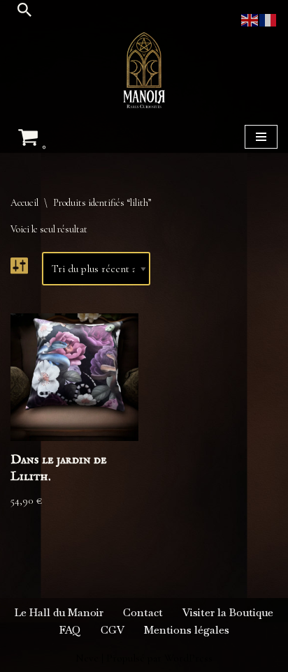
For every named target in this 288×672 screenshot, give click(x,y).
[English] (250, 19)
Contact (143, 612)
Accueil (24, 203)
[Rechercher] (24, 10)
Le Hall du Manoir (59, 612)
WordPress (188, 658)
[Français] (268, 19)
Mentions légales (186, 629)
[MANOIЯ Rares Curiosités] (144, 70)
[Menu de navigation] (261, 137)
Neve (87, 658)
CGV (112, 629)
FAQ (70, 629)
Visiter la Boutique (227, 612)
